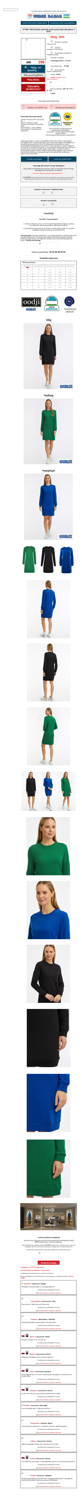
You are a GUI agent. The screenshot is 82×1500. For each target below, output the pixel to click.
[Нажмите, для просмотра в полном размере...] (48, 1293)
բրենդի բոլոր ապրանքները (56, 78)
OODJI (53, 77)
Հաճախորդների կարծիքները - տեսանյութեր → (35, 1270)
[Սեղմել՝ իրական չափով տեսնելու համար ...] (60, 125)
